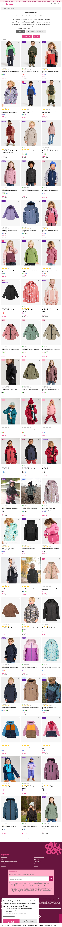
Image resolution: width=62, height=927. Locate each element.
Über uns (36, 866)
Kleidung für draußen (26, 15)
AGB (2, 859)
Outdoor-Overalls (41, 31)
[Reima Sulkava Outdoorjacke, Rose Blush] (44, 193)
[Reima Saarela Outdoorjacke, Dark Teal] (2, 432)
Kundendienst (61, 919)
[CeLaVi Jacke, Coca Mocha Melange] (2, 631)
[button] (2, 4)
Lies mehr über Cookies (9, 916)
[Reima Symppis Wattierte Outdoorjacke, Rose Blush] (2, 352)
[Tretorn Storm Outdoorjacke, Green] (3, 392)
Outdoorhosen (30, 31)
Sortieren (36, 36)
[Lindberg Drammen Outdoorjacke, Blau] (44, 790)
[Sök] (3, 8)
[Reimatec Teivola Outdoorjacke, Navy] (44, 750)
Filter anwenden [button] (27, 36)
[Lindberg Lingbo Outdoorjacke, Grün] (23, 233)
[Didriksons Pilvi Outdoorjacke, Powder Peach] (42, 74)
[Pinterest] (39, 916)
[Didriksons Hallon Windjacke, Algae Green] (25, 154)
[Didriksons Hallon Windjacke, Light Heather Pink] (23, 154)
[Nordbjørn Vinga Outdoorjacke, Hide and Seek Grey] (22, 631)
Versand (3, 863)
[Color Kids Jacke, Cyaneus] (2, 750)
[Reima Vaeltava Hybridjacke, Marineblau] (3, 472)
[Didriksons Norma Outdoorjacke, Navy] (44, 273)
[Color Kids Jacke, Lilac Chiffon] (3, 750)
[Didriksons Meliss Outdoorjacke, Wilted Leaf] (45, 154)
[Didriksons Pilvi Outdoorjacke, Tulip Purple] (22, 670)
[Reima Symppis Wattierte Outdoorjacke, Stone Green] (3, 352)
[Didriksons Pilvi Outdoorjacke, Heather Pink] (44, 74)
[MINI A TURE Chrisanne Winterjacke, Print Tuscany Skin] (42, 591)
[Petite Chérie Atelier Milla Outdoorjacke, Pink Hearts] (22, 313)
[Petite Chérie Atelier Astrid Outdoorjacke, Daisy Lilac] (3, 114)
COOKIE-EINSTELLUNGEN (29, 921)
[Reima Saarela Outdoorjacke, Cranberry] (3, 432)
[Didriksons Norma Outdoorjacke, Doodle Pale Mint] (42, 670)
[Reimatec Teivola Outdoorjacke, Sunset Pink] (42, 750)
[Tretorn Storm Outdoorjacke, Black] (2, 392)
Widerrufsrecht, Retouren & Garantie (9, 861)
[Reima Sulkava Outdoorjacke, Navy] (42, 193)
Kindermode (18, 15)
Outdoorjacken (43, 15)
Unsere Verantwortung (39, 863)
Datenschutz (36, 859)
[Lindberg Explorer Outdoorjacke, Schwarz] (3, 511)
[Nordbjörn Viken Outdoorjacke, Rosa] (42, 551)
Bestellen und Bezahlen (39, 857)
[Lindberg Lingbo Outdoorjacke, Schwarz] (25, 233)
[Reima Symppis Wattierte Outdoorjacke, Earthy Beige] (4, 352)
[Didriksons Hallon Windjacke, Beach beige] (22, 154)
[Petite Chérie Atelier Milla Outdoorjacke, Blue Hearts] (23, 313)
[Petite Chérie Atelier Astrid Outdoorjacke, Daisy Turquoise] (4, 114)
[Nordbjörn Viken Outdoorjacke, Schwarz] (44, 551)
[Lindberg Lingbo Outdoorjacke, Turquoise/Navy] (42, 710)
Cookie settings (37, 861)
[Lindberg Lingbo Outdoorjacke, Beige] (26, 233)
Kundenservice (4, 857)
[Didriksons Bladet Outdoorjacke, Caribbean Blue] (3, 74)
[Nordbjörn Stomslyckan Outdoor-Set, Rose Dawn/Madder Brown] (23, 74)
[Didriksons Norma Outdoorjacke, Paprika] (45, 273)
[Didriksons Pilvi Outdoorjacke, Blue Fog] (45, 74)
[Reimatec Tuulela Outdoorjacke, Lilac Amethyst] (22, 790)
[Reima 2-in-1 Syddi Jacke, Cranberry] (3, 313)
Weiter (35, 838)
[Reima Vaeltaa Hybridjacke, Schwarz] (4, 472)
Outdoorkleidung (35, 15)
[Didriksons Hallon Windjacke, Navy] (26, 154)
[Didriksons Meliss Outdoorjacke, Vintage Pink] (42, 154)
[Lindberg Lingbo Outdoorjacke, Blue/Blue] (22, 233)
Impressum (3, 866)
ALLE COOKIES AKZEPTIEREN (11, 921)
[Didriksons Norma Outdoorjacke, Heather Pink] (42, 273)
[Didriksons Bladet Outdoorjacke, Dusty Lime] (2, 74)
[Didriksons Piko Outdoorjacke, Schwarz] (42, 631)
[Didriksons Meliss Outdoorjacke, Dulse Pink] (44, 154)
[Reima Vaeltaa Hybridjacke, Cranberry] (2, 472)
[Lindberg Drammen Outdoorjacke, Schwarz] (43, 790)
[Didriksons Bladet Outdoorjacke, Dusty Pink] (4, 74)
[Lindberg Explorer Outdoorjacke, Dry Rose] (2, 511)
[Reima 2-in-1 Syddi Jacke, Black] (2, 313)
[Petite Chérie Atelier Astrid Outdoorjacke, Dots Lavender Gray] (2, 114)
